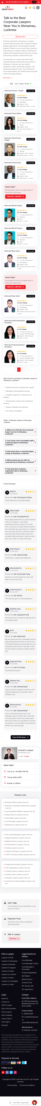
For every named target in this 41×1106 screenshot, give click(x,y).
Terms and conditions (27, 1085)
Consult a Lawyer (25, 750)
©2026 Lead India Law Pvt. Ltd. (21, 1079)
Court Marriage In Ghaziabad (28, 968)
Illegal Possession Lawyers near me (18, 838)
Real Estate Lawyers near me (15, 818)
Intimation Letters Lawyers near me (17, 878)
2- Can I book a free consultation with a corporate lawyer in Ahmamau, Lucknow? (19, 443)
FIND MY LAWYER (14, 196)
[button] (34, 7)
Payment (4, 1025)
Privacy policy (12, 1085)
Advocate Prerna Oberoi (12, 113)
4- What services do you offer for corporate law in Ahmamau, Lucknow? (19, 461)
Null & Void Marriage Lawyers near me (18, 834)
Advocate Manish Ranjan (13, 205)
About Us (4, 998)
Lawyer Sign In (6, 1018)
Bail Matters (26, 976)
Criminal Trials (27, 982)
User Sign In (5, 1022)
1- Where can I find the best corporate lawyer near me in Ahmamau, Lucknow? (19, 432)
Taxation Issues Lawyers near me (17, 874)
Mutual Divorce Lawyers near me (16, 815)
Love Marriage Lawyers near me (16, 821)
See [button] (6, 78)
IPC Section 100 (27, 986)
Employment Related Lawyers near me (19, 864)
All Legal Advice (27, 989)
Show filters (21, 36)
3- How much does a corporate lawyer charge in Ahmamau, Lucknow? (19, 452)
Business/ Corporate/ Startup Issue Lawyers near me (20, 807)
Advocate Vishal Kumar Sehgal (12, 139)
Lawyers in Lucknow (8, 974)
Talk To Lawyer (6, 1005)
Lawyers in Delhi (7, 958)
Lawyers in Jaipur (7, 984)
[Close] (38, 2)
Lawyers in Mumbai (8, 964)
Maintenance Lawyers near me (16, 825)
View (34, 2)
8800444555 (28, 1014)
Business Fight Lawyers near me (16, 802)
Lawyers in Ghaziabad (9, 961)
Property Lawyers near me (14, 848)
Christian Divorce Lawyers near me (17, 871)
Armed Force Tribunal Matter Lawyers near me (20, 882)
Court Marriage (27, 960)
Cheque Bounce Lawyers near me (17, 844)
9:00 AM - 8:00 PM (30, 1030)
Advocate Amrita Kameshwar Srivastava (14, 321)
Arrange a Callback (13, 783)
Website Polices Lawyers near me (17, 841)
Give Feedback (6, 1015)
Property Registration (29, 973)
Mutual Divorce (27, 979)
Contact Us (5, 1002)
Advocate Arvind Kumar (12, 162)
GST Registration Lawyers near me (17, 868)
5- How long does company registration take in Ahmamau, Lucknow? (16, 471)
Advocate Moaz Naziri (12, 251)
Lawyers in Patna (7, 978)
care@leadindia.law (31, 1017)
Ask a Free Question (8, 1008)
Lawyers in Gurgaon (8, 968)
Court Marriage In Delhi (30, 963)
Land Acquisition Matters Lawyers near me (20, 811)
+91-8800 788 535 (17, 771)
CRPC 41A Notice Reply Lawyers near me (20, 854)
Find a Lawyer (6, 1012)
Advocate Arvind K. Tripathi (13, 91)
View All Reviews (19, 737)
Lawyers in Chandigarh (9, 981)
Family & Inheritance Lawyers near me (18, 851)
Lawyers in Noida (7, 971)
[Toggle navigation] (26, 8)
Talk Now (13, 938)
